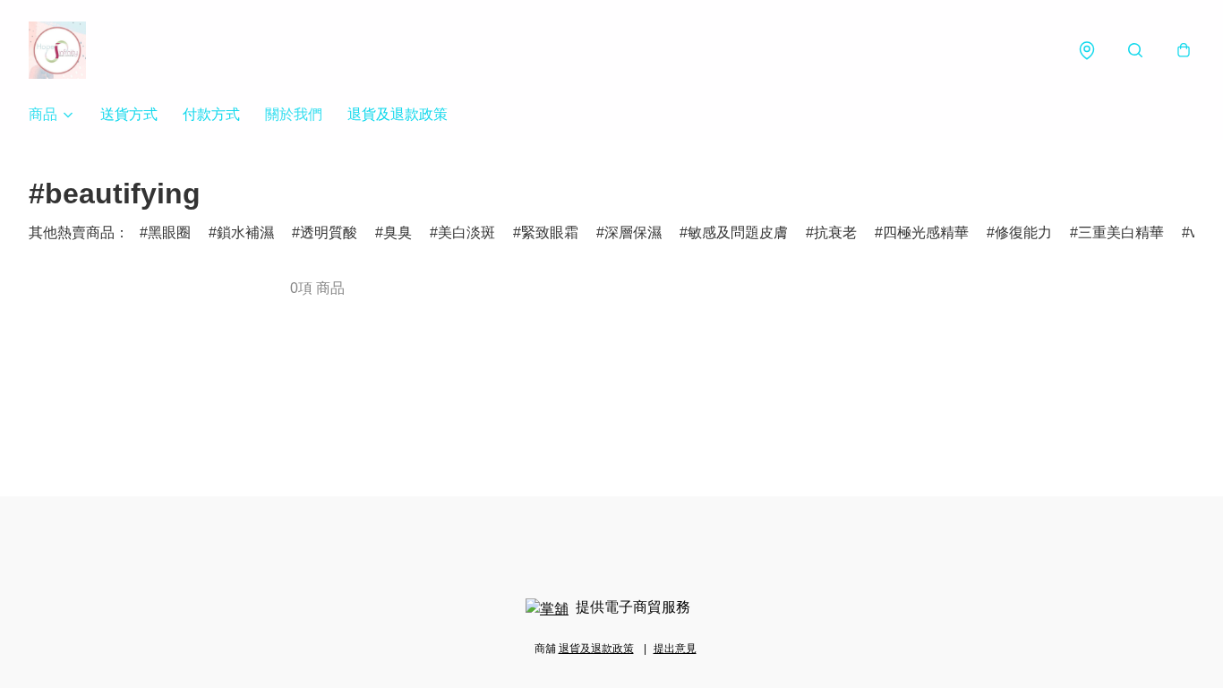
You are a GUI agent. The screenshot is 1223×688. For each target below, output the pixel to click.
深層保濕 (633, 232)
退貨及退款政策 (397, 114)
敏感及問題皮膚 (738, 232)
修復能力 (1023, 232)
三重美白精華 (1121, 232)
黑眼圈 (169, 232)
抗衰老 (835, 232)
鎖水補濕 (245, 232)
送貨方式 (129, 114)
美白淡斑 (466, 232)
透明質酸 (328, 232)
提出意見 (675, 648)
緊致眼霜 (549, 232)
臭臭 (397, 232)
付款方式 (211, 114)
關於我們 (293, 114)
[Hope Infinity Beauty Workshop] (57, 50)
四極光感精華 (926, 232)
